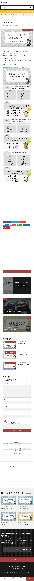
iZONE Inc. (4, 3)
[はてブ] (6, 225)
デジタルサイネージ (13, 14)
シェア (12, 579)
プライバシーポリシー (17, 568)
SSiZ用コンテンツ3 (23, 354)
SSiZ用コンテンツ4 (23, 364)
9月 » (18, 453)
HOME (4, 14)
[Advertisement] (17, 200)
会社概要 (17, 566)
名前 (4, 399)
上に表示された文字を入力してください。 (12, 423)
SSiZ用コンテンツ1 (25, 14)
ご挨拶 (23, 566)
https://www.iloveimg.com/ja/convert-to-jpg (15, 67)
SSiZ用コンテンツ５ (23, 344)
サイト (4, 413)
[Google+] (22, 222)
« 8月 (15, 453)
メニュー (21, 579)
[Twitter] (14, 222)
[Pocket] (13, 225)
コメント (5, 383)
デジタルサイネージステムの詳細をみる (17, 549)
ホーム (4, 579)
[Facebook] (7, 222)
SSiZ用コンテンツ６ (6, 508)
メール (5, 406)
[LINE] (19, 225)
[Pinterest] (6, 227)
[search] (31, 7)
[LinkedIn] (26, 225)
